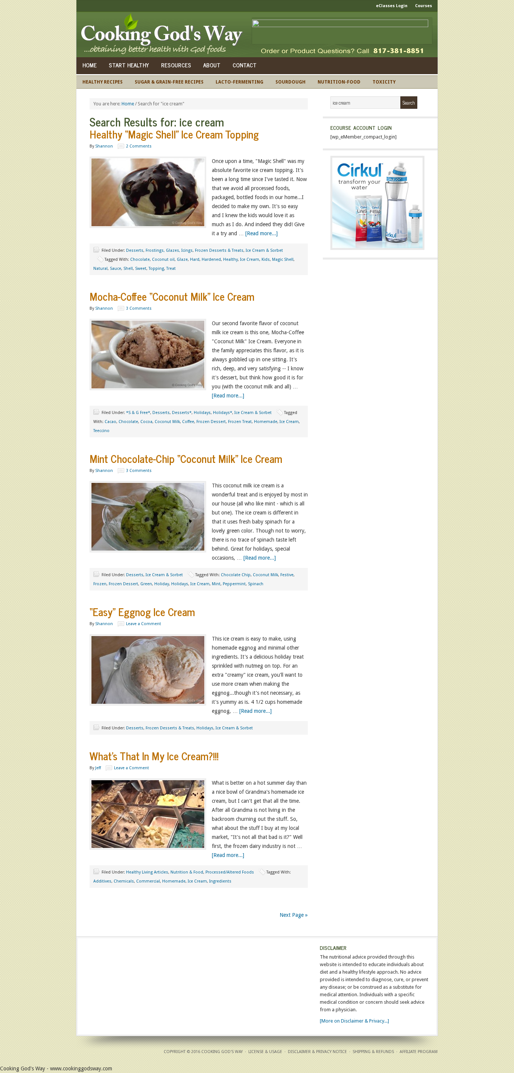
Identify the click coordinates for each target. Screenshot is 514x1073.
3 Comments (139, 308)
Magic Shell (282, 259)
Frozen (99, 583)
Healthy (230, 259)
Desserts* (182, 412)
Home (89, 65)
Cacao (110, 421)
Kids (266, 259)
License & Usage (265, 1051)
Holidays (202, 412)
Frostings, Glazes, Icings (169, 250)
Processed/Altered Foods (229, 872)
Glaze (182, 259)
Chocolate (140, 259)
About (212, 65)
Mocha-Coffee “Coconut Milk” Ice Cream (172, 296)
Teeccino (101, 430)
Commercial (148, 881)
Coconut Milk (167, 421)
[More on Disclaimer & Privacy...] (354, 1021)
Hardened (211, 259)
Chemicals (124, 881)
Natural (100, 268)
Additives (102, 881)
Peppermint (234, 583)
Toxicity (384, 82)
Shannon (104, 146)
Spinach (255, 583)
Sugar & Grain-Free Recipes (169, 82)
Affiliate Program (419, 1051)
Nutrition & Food (186, 872)
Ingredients (220, 881)
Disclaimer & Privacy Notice (317, 1051)
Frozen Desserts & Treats (219, 250)
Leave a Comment (143, 623)
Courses (423, 5)
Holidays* (222, 412)
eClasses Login (392, 5)
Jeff (98, 768)
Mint (216, 583)
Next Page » (294, 915)
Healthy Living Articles (147, 872)
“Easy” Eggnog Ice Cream (142, 611)
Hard (194, 259)
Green (146, 583)
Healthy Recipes (102, 82)
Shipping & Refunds (373, 1051)
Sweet (140, 268)
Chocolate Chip (236, 574)
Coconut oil (163, 259)
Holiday (161, 583)
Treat (171, 268)
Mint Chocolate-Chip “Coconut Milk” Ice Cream (186, 458)
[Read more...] (261, 233)
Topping (156, 268)
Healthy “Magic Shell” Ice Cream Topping (174, 134)
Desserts (134, 250)
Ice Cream (249, 259)
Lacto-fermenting (239, 82)
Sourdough (290, 82)
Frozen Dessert (211, 421)
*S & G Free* (138, 412)
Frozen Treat (240, 421)
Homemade (265, 421)
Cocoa (146, 421)
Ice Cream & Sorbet (264, 250)
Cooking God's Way (163, 34)
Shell (128, 268)
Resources (176, 65)
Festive (286, 574)
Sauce (115, 268)
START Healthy (129, 65)
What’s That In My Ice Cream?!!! (154, 755)
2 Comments (139, 146)
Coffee (188, 421)
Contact (245, 65)
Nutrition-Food (339, 82)
